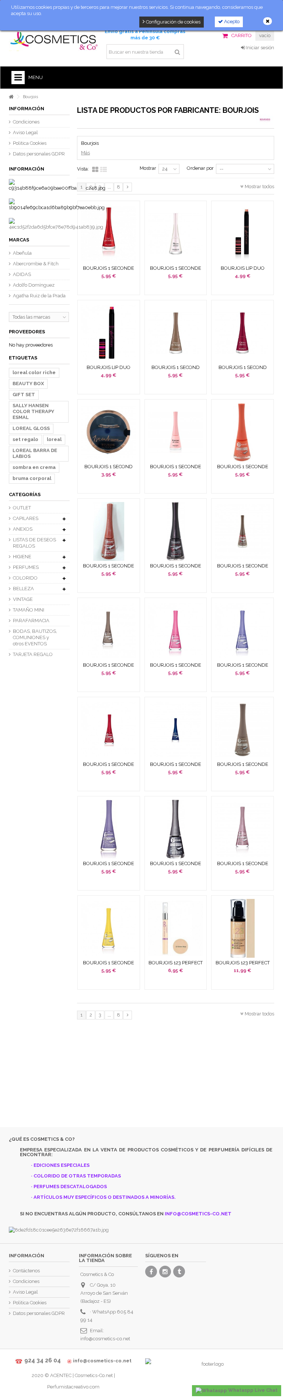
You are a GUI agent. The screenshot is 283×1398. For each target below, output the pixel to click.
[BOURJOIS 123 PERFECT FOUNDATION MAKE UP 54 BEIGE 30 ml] (242, 928)
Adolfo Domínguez (34, 285)
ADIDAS (22, 274)
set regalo (25, 439)
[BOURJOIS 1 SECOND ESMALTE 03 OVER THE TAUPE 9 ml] (175, 333)
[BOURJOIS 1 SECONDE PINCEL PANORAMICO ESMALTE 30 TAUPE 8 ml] (242, 531)
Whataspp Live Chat (252, 1390)
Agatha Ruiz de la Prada (39, 295)
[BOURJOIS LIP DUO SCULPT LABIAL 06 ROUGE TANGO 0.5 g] (108, 333)
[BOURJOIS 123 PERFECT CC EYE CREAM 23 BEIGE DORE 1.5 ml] (175, 928)
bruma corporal (32, 478)
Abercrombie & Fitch (36, 263)
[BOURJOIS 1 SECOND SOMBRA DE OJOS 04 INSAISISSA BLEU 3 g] (108, 432)
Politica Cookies (29, 143)
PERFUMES (26, 567)
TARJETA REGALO (33, 654)
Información (26, 108)
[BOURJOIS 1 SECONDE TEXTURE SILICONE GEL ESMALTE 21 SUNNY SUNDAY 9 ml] (108, 928)
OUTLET (22, 507)
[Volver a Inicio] (11, 96)
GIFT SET (24, 394)
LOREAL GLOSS (31, 428)
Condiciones (26, 122)
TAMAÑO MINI (28, 610)
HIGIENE (22, 556)
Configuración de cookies (172, 22)
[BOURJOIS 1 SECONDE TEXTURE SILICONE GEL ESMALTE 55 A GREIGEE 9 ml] (242, 729)
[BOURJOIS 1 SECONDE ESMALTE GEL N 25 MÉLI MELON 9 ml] (242, 432)
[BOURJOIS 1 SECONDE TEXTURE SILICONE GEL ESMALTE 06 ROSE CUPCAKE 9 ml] (175, 630)
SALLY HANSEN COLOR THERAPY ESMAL (33, 411)
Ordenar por (200, 168)
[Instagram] (165, 1271)
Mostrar (148, 168)
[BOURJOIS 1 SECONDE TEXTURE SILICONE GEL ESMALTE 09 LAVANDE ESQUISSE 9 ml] (242, 630)
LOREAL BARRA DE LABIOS (35, 453)
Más (85, 152)
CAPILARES (25, 518)
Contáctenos (26, 1270)
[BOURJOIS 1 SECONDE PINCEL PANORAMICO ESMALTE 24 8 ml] (175, 531)
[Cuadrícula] (95, 170)
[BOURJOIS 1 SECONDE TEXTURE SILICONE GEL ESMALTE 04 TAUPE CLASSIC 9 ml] (108, 630)
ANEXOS (22, 529)
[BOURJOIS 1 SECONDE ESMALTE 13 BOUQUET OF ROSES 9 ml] (175, 432)
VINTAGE (23, 599)
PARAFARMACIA (31, 620)
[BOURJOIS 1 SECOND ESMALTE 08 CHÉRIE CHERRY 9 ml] (242, 333)
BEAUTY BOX (28, 383)
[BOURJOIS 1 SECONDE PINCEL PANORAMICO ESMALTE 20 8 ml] (108, 531)
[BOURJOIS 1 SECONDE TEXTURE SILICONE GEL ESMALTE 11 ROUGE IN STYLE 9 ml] (108, 729)
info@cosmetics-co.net (105, 1338)
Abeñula (22, 253)
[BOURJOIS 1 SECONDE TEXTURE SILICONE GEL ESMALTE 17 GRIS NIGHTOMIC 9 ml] (175, 829)
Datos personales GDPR (39, 154)
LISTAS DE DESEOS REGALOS (34, 543)
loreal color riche (34, 372)
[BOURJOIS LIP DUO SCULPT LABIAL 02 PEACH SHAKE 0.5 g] (242, 233)
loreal (54, 439)
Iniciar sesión (259, 47)
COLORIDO (25, 578)
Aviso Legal (25, 132)
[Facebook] (151, 1271)
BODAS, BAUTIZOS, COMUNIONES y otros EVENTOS (35, 637)
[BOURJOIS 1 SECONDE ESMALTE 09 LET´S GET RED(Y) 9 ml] (108, 233)
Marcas (19, 240)
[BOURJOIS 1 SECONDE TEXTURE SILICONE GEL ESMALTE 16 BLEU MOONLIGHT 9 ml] (175, 729)
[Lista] (103, 170)
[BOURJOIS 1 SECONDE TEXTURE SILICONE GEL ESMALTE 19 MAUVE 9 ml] (242, 829)
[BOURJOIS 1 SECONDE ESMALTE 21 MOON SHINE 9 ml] (175, 233)
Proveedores (27, 331)
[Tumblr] (179, 1271)
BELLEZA (23, 588)
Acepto (231, 21)
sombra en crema (34, 467)
